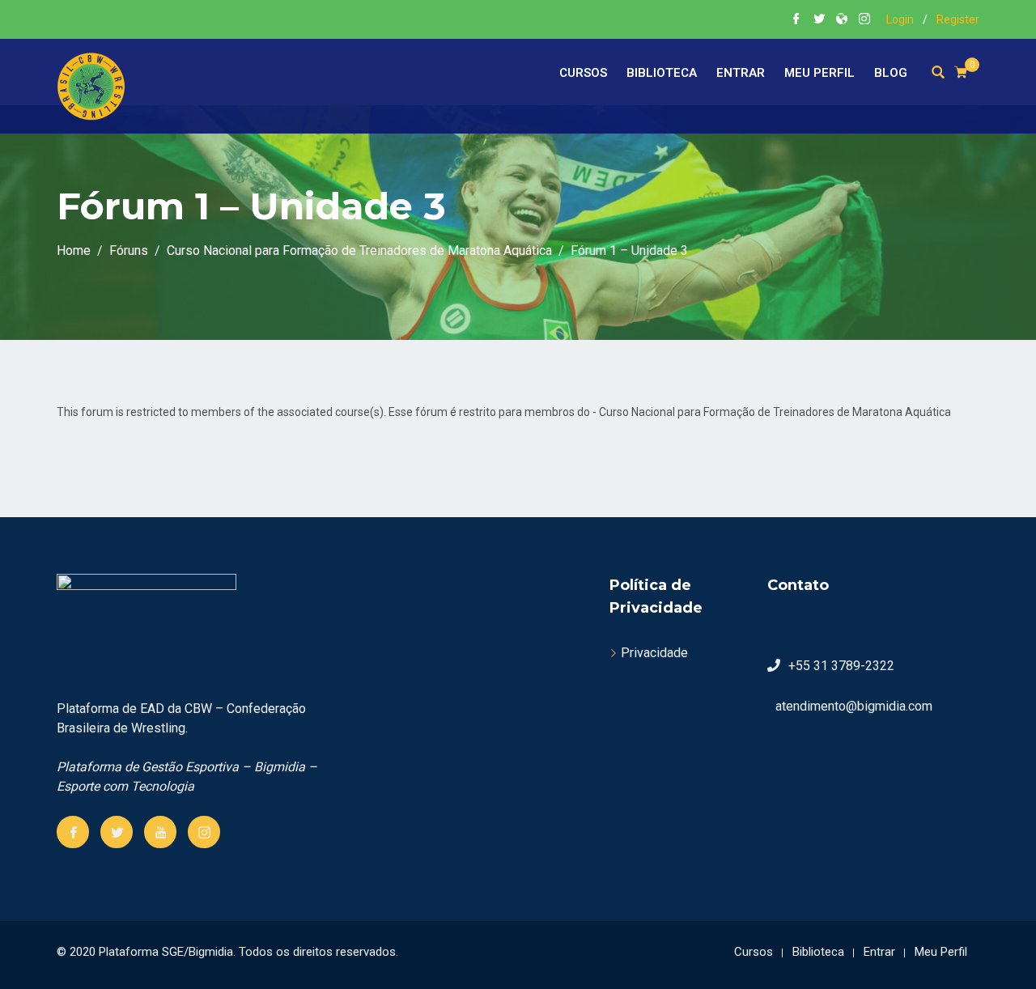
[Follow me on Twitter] (819, 20)
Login (900, 19)
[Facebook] (73, 832)
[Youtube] (160, 832)
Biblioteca (661, 73)
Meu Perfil (819, 73)
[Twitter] (116, 832)
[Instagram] (204, 832)
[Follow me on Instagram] (864, 20)
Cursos (583, 73)
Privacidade (654, 652)
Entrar (740, 73)
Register (957, 19)
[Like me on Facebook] (796, 20)
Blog (890, 73)
